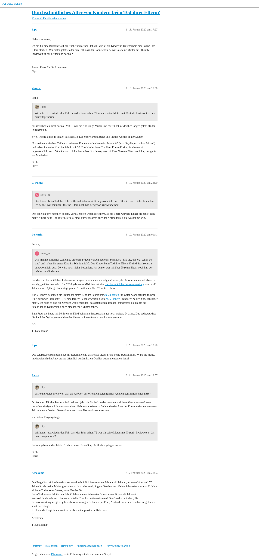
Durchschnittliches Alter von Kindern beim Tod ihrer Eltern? (96, 12)
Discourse (56, 554)
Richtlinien (67, 545)
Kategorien (51, 545)
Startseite (37, 545)
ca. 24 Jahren (111, 294)
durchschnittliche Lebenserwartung (124, 284)
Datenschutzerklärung (118, 545)
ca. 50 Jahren (113, 298)
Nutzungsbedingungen (89, 545)
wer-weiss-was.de (12, 3)
